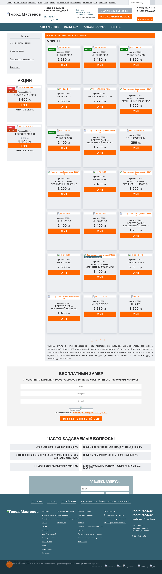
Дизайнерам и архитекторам (115, 522)
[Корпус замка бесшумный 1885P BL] (136, 173)
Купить (24, 105)
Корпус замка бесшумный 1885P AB (64, 182)
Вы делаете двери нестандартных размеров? (56, 465)
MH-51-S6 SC (64, 221)
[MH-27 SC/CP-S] (100, 296)
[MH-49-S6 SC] (100, 172)
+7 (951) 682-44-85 (145, 7)
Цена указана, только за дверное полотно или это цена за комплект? (111, 467)
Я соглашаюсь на (82, 412)
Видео (80, 530)
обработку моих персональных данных (90, 413)
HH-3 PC (135, 304)
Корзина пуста (145, 19)
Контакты (112, 2)
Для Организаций (63, 2)
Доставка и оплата (20, 2)
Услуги (46, 2)
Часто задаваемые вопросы (81, 438)
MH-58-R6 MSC (64, 55)
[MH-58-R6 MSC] (64, 47)
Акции (40, 2)
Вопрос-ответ (103, 2)
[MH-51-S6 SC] (64, 213)
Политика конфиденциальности (90, 526)
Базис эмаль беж (25, 95)
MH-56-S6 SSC (64, 138)
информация (87, 2)
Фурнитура (15, 67)
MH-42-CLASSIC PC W (100, 96)
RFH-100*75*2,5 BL (136, 138)
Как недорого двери (85, 515)
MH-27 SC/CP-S (100, 304)
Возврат (81, 522)
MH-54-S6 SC (64, 262)
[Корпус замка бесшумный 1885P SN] (100, 131)
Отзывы (52, 2)
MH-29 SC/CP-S (135, 262)
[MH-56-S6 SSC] (64, 130)
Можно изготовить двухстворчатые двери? (57, 447)
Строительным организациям (115, 519)
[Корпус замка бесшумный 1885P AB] (64, 173)
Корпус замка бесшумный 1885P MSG (136, 99)
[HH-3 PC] (136, 296)
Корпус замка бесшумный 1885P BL (136, 182)
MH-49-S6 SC (100, 179)
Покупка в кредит (84, 511)
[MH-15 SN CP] (64, 89)
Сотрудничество (75, 2)
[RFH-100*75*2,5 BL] (136, 130)
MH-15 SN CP (64, 96)
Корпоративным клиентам (114, 515)
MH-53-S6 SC (100, 221)
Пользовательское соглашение (90, 534)
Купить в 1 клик (25, 110)
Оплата (81, 519)
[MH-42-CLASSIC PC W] (100, 89)
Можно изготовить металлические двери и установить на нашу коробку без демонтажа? (47, 456)
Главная (9, 2)
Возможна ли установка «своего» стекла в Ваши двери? (110, 455)
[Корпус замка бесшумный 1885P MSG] (136, 90)
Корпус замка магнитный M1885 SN (64, 307)
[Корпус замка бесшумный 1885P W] (136, 214)
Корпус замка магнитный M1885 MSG (100, 265)
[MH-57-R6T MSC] (136, 47)
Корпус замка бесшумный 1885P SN (100, 141)
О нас (95, 2)
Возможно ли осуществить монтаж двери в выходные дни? (112, 447)
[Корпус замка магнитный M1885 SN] (64, 297)
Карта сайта (82, 541)
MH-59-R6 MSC (100, 55)
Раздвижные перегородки (22, 59)
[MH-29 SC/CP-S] (136, 255)
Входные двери (17, 51)
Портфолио (32, 2)
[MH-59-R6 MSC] (100, 47)
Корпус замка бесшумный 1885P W (136, 224)
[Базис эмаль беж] (24, 87)
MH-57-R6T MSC (136, 55)
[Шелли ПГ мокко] (24, 126)
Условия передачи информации (90, 538)
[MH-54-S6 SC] (64, 255)
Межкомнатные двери (20, 43)
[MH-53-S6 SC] (100, 213)
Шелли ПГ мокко (24, 134)
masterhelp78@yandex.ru (85, 17)
